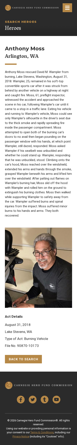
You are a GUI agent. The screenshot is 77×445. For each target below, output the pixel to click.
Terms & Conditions (42, 432)
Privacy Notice (21, 436)
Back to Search (23, 359)
